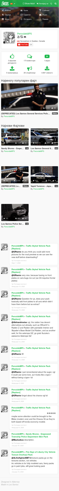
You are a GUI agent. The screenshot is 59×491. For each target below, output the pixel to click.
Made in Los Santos (9, 484)
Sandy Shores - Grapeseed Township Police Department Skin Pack (31, 435)
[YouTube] (18, 37)
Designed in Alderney (10, 481)
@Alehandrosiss (19, 322)
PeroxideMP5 (24, 33)
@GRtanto (16, 251)
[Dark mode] (51, 3)
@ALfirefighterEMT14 (21, 457)
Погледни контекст (20, 260)
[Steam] (21, 37)
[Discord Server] (24, 37)
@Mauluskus (17, 439)
